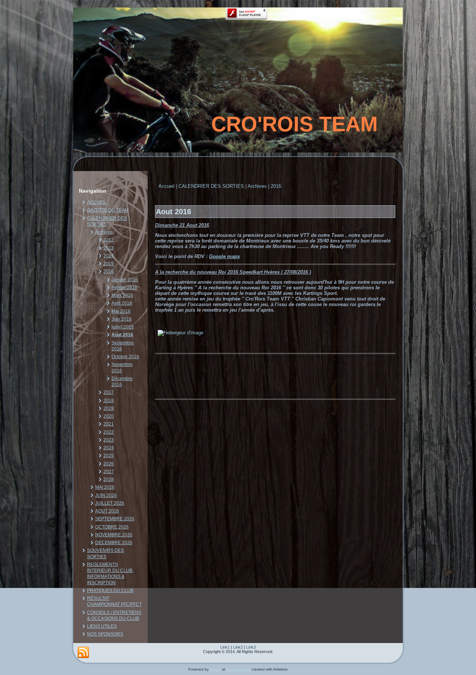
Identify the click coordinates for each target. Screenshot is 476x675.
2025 (108, 455)
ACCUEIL (97, 202)
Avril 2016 (122, 303)
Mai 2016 (121, 311)
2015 (108, 263)
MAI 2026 (105, 487)
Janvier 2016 (125, 279)
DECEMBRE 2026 (113, 542)
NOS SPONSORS (105, 634)
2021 (108, 424)
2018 (108, 400)
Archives (104, 232)
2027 (108, 471)
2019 (108, 408)
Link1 (225, 647)
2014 (108, 255)
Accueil (166, 186)
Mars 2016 (122, 295)
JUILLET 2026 (109, 503)
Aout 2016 (122, 334)
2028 (108, 479)
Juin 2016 (122, 319)
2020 (108, 416)
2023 (108, 440)
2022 (108, 432)
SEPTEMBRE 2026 (114, 518)
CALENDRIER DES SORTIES (211, 186)
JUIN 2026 (106, 495)
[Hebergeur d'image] (180, 332)
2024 (108, 447)
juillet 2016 (123, 327)
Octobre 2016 (125, 356)
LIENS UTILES (102, 626)
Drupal (215, 669)
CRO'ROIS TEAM (294, 124)
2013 (108, 248)
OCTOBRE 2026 (112, 527)
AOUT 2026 (107, 511)
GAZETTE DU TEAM (107, 210)
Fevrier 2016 (124, 287)
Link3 (251, 647)
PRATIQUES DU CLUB (110, 590)
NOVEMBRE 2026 (113, 534)
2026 (108, 463)
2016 (108, 271)
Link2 (238, 647)
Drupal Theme (238, 669)
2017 (108, 392)
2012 (108, 239)
